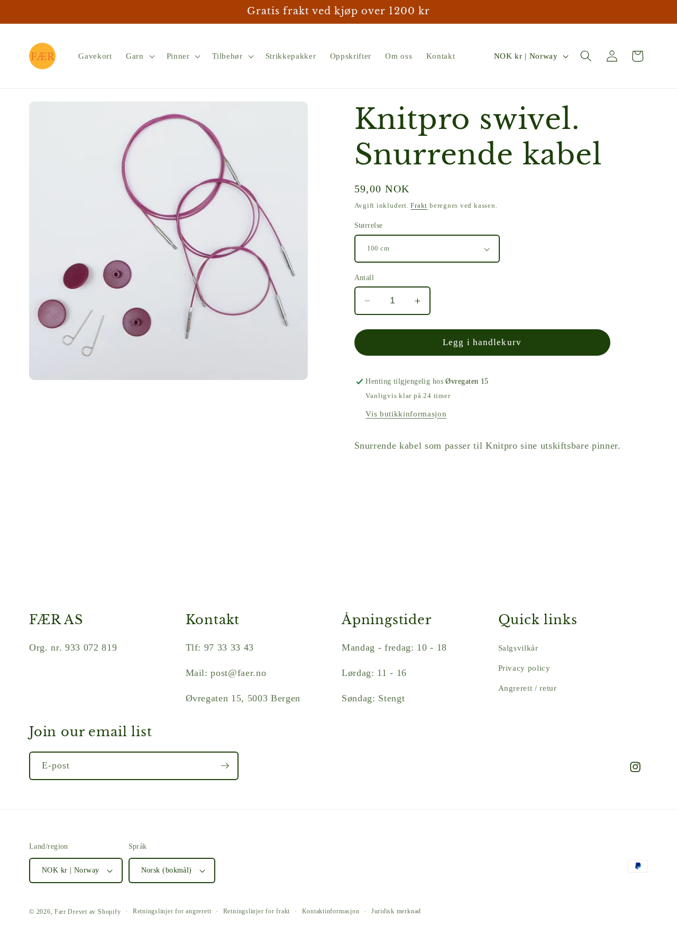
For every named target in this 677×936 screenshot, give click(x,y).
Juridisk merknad (396, 911)
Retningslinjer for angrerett (172, 911)
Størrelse (368, 225)
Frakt (418, 206)
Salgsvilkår (518, 647)
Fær (60, 911)
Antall (364, 277)
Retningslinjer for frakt (256, 911)
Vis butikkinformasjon (405, 413)
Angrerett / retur (527, 687)
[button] (139, 56)
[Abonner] (224, 766)
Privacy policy (524, 667)
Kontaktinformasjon (331, 911)
